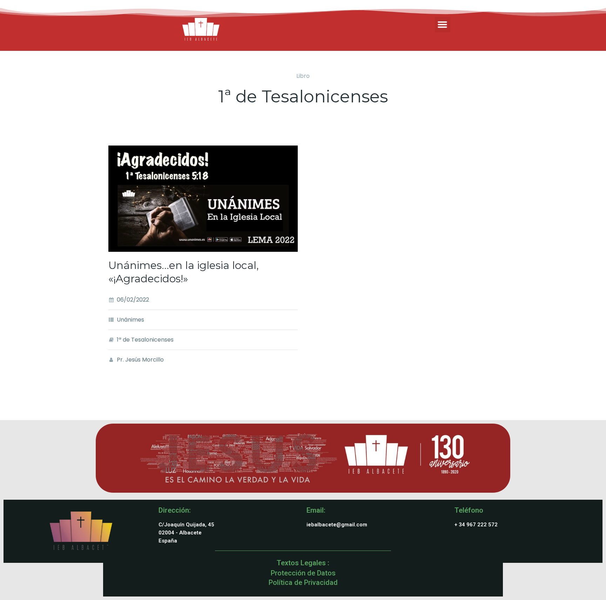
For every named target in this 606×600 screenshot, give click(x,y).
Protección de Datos (303, 573)
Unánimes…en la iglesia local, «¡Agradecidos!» (183, 272)
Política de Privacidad (303, 582)
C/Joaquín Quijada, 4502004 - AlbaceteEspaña (186, 532)
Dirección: (175, 510)
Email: (316, 510)
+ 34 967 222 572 (476, 524)
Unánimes (130, 320)
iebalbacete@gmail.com (337, 524)
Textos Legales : (303, 563)
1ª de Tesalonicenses (145, 340)
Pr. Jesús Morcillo (140, 360)
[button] (442, 24)
